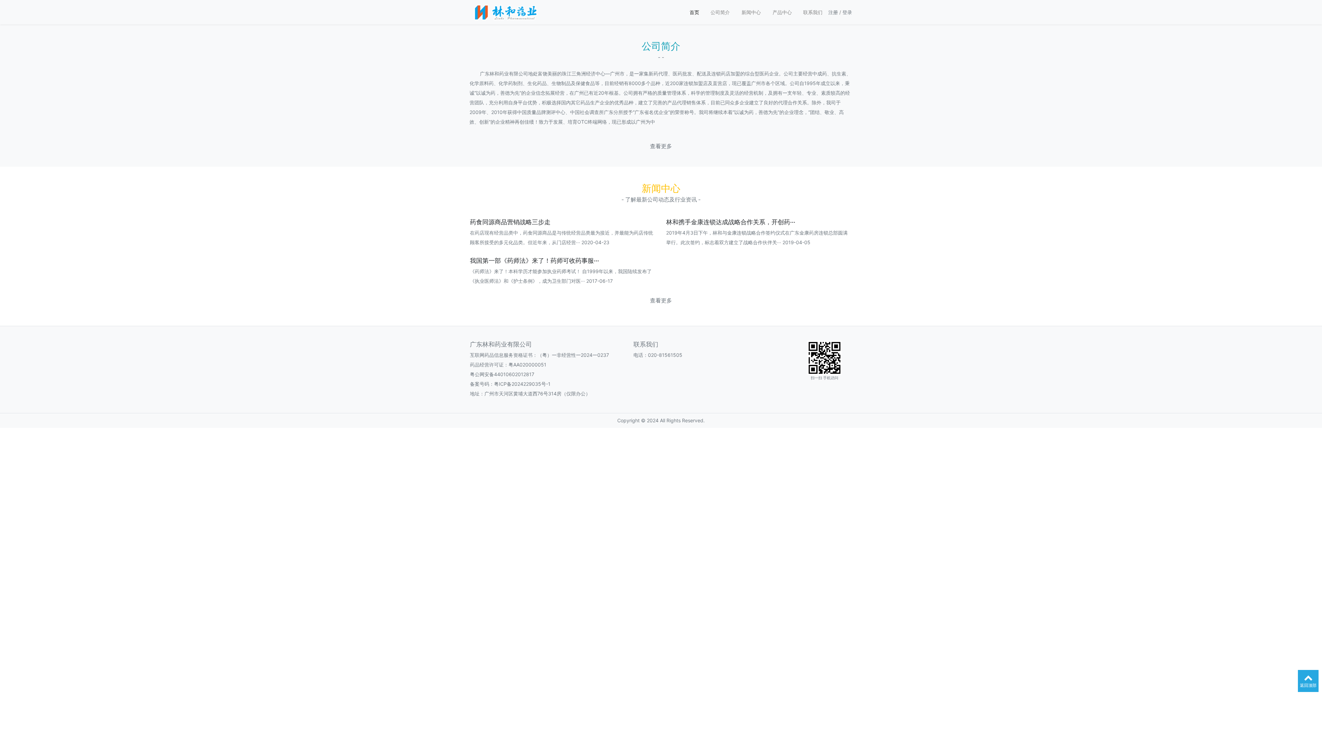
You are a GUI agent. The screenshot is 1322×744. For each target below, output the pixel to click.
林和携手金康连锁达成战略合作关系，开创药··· (730, 222)
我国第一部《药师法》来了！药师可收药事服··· (534, 260)
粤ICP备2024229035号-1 (522, 384)
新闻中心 (751, 12)
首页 (694, 12)
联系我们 (812, 12)
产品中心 (782, 12)
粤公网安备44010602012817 (502, 374)
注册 (833, 12)
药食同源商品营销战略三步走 (510, 222)
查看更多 (661, 146)
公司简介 (720, 12)
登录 (847, 12)
